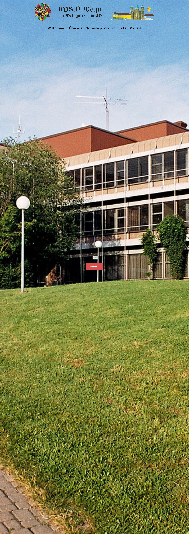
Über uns (75, 28)
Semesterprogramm (100, 28)
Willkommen (56, 28)
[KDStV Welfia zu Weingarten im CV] (94, 13)
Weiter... (94, 266)
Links (122, 28)
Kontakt (135, 28)
